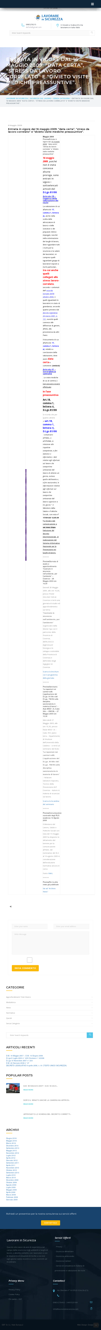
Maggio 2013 (11, 1150)
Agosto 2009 (11, 1185)
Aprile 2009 (10, 1192)
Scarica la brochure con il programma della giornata (51, 674)
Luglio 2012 (11, 1155)
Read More (28, 1090)
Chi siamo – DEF (15, 1299)
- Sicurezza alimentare (64, 1251)
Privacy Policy (14, 1289)
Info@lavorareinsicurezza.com (65, 1309)
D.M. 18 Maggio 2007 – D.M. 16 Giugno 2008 (24, 1055)
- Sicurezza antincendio (64, 1256)
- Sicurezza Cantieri (63, 1261)
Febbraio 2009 (12, 1197)
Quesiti (9, 1018)
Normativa (10, 1013)
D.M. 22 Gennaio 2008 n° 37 (17, 1063)
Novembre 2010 (12, 1167)
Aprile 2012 (10, 1158)
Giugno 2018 (11, 1138)
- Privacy (58, 1246)
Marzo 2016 (11, 1143)
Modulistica (11, 1002)
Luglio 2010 (11, 1175)
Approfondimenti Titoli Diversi (18, 997)
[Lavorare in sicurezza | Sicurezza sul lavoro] (50, 17)
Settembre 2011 (12, 1163)
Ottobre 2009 (11, 1182)
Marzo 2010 (11, 1177)
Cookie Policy (14, 1294)
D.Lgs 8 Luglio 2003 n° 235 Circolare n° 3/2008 (25, 1058)
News (8, 1007)
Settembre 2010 (12, 1172)
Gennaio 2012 (11, 1160)
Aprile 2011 (10, 1165)
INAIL (50, 873)
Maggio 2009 (11, 1190)
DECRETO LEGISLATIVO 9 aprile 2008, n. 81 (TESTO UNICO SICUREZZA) (36, 1065)
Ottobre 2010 (11, 1170)
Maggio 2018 (11, 1140)
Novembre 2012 (12, 1153)
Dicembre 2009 (12, 1180)
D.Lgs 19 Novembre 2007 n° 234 (19, 1060)
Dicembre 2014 (12, 1145)
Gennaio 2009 (11, 1199)
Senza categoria (13, 1023)
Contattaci (50, 1223)
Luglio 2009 (11, 1187)
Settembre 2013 (12, 1148)
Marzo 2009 (11, 1194)
